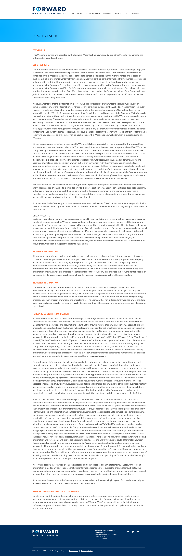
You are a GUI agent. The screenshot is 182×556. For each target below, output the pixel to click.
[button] (77, 13)
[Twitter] (128, 531)
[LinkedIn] (133, 531)
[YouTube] (138, 531)
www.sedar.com (97, 355)
